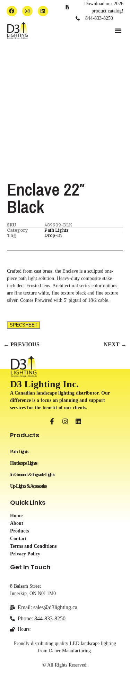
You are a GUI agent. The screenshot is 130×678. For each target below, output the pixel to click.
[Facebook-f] (52, 421)
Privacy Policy (25, 554)
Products (19, 531)
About (16, 523)
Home (16, 515)
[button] (118, 30)
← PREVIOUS (21, 344)
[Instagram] (27, 11)
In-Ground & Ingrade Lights (32, 474)
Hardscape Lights (23, 463)
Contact (18, 538)
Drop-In (53, 235)
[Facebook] (12, 11)
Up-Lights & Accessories (28, 486)
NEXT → (115, 344)
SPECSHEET (23, 325)
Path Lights (56, 230)
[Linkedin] (43, 11)
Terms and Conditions (33, 546)
